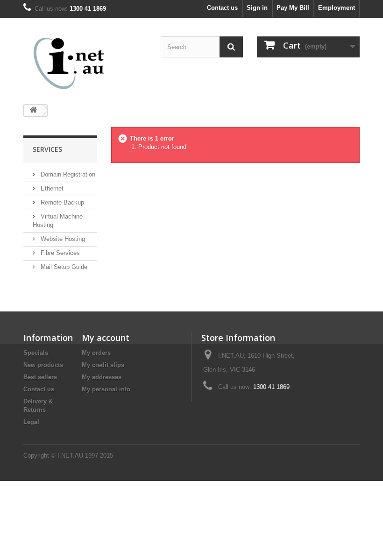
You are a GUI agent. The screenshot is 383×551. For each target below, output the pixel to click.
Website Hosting (62, 238)
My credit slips (103, 364)
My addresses (101, 377)
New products (43, 364)
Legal (31, 421)
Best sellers (40, 377)
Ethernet (51, 188)
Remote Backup (61, 202)
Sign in (257, 7)
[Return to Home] (33, 110)
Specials (35, 352)
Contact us (222, 7)
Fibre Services (59, 252)
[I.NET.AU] (74, 63)
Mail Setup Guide (63, 266)
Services (47, 149)
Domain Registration (67, 174)
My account (105, 337)
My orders (96, 352)
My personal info (106, 389)
